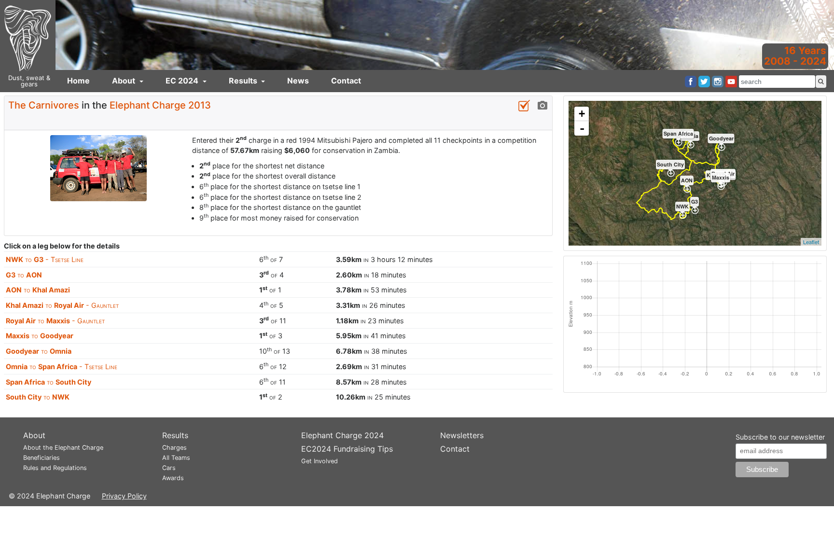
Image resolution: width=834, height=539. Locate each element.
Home (78, 80)
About (124, 80)
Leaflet (811, 242)
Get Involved (319, 461)
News (298, 80)
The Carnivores (43, 105)
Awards (173, 478)
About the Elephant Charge (63, 447)
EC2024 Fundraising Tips (347, 449)
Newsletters (462, 435)
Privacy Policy (124, 496)
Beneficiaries (41, 457)
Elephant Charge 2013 (160, 105)
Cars (169, 467)
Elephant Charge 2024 (342, 435)
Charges (174, 447)
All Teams (176, 457)
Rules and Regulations (55, 467)
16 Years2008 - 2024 (795, 55)
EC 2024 (183, 80)
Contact (346, 80)
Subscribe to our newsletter (780, 437)
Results (244, 80)
